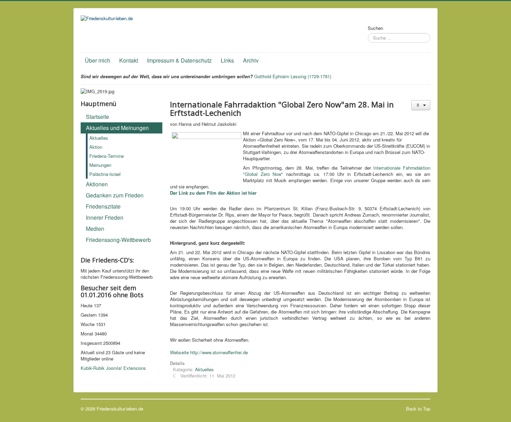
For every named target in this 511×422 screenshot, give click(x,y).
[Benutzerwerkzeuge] (420, 105)
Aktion (95, 147)
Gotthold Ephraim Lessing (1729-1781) (292, 76)
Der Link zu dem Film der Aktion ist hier (213, 192)
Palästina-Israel (105, 174)
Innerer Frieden (104, 217)
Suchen (375, 28)
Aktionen (97, 184)
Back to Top (418, 408)
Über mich (97, 60)
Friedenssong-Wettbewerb (118, 240)
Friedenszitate (103, 206)
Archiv (251, 60)
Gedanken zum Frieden (115, 195)
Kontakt (128, 60)
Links (227, 60)
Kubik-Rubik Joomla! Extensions (113, 368)
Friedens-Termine (106, 156)
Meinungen (100, 165)
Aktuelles (98, 138)
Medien (95, 229)
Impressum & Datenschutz (179, 60)
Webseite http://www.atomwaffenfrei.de (209, 352)
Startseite (97, 117)
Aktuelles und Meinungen (117, 128)
